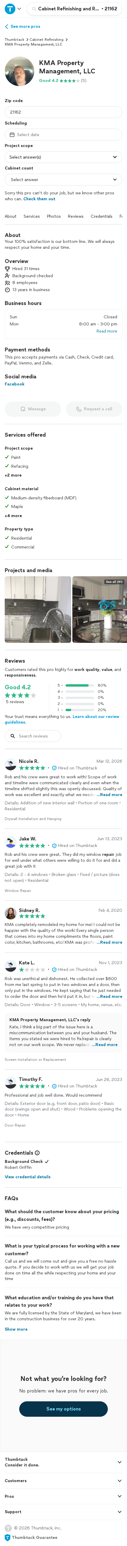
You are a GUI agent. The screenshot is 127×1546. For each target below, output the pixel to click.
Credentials (102, 216)
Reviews (76, 216)
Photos (54, 216)
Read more (107, 331)
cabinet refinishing (47, 40)
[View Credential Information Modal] (36, 1153)
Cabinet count (19, 168)
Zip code (14, 100)
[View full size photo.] (38, 609)
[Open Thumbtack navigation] (13, 8)
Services (32, 216)
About (11, 216)
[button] (19, 71)
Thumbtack (14, 40)
